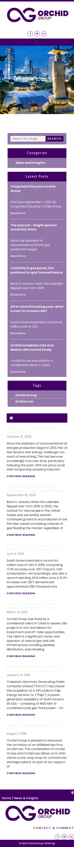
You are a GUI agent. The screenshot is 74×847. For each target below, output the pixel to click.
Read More (18, 213)
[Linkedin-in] (44, 34)
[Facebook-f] (30, 34)
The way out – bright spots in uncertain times (33, 227)
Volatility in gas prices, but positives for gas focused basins (36, 270)
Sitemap (50, 843)
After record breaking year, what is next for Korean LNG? (37, 308)
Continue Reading (21, 476)
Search (54, 138)
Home (6, 798)
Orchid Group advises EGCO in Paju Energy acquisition (34, 669)
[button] (37, 41)
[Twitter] (37, 34)
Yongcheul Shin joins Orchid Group (32, 188)
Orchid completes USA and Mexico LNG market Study (32, 347)
